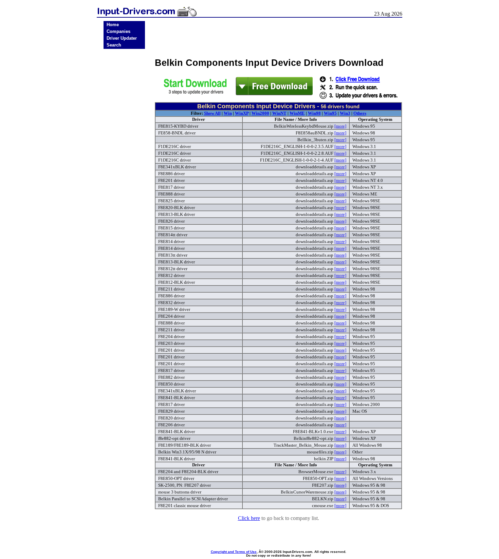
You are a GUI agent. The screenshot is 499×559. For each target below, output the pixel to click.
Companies (118, 31)
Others (359, 113)
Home (113, 24)
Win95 (330, 113)
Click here (249, 518)
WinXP (241, 113)
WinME (297, 113)
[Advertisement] (124, 157)
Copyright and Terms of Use (234, 552)
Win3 (345, 113)
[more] (340, 126)
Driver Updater (122, 38)
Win (228, 113)
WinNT (279, 113)
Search (114, 45)
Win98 (314, 113)
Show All (212, 113)
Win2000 (260, 113)
